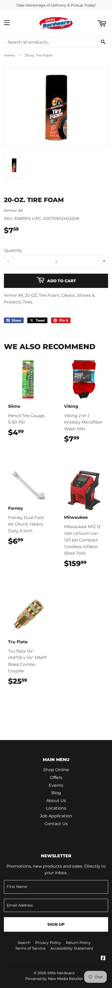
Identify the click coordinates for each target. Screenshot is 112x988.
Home (9, 55)
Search (24, 943)
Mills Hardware (60, 973)
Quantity (13, 250)
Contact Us (56, 823)
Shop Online (56, 769)
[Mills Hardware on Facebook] (103, 958)
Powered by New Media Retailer (54, 979)
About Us (56, 800)
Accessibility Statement (71, 948)
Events (56, 785)
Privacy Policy (48, 943)
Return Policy (78, 943)
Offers (56, 777)
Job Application (56, 815)
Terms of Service (30, 948)
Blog (56, 792)
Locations (56, 808)
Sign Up (56, 924)
